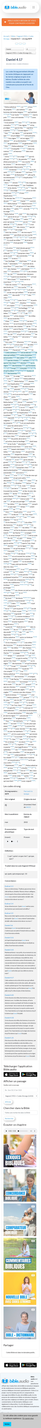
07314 (5, 245)
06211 (20, 336)
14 (4, 300)
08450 (11, 532)
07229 (24, 213)
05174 (11, 328)
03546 (5, 394)
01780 (31, 775)
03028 (24, 736)
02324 (13, 125)
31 (4, 626)
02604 (27, 579)
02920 (5, 334)
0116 (10, 182)
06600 (19, 352)
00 (34, 268)
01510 (33, 352)
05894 (26, 292)
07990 (28, 362)
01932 (9, 514)
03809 (26, 192)
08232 (24, 122)
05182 (22, 294)
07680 (26, 117)
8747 (28, 224)
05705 (17, 198)
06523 (33, 326)
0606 (25, 341)
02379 (14, 255)
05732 (10, 349)
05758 (5, 579)
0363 (11, 242)
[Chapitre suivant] (39, 715)
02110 (13, 281)
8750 (24, 182)
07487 (24, 151)
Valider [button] (7, 1424)
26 (4, 553)
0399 (5, 678)
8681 (21, 177)
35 (4, 720)
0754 (12, 587)
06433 (11, 629)
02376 (13, 164)
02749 (5, 185)
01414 (28, 302)
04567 (31, 772)
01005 (11, 151)
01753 (5, 114)
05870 (12, 699)
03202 (22, 388)
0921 (12, 310)
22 (4, 459)
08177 (18, 686)
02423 (5, 268)
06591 (35, 177)
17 (4, 352)
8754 (28, 122)
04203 (13, 266)
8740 (17, 485)
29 (4, 597)
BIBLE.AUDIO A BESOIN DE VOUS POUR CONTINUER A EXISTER (22, 22)
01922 (17, 707)
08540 (12, 127)
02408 (30, 574)
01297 (11, 320)
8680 (16, 307)
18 (4, 375)
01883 (26, 328)
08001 (9, 117)
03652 (17, 302)
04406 (14, 626)
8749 (32, 553)
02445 (12, 174)
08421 (21, 702)
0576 (9, 145)
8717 (17, 757)
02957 (19, 522)
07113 (17, 305)
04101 (10, 132)
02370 (11, 156)
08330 (35, 323)
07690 (25, 242)
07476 (32, 404)
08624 (5, 138)
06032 (36, 407)
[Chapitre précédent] (1, 715)
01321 (18, 279)
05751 (28, 626)
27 (4, 569)
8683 (17, 192)
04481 (6, 169)
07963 (12, 584)
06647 (23, 331)
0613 (24, 326)
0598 (11, 224)
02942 (27, 169)
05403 (27, 689)
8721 (27, 331)
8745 (21, 305)
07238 (12, 464)
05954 (9, 172)
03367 (26, 621)
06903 (32, 383)
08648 (25, 597)
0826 (21, 185)
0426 (24, 127)
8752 (25, 148)
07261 (5, 754)
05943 (35, 127)
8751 (27, 237)
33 (4, 668)
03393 (5, 600)
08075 (12, 404)
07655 (31, 347)
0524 (26, 109)
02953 (11, 691)
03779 (5, 187)
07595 (34, 354)
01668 (34, 611)
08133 (8, 344)
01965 (10, 153)
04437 (18, 138)
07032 (33, 629)
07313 (29, 767)
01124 (10, 616)
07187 (10, 775)
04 (8, 263)
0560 (5, 190)
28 (4, 590)
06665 (20, 577)
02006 (21, 584)
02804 (18, 723)
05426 (13, 307)
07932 (29, 456)
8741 (15, 158)
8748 (9, 114)
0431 (5, 239)
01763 (11, 158)
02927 (31, 268)
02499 (22, 349)
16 (4, 341)
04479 (18, 368)
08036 (5, 203)
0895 (25, 174)
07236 (32, 247)
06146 (25, 425)
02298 (24, 401)
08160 (35, 401)
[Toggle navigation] (34, 7)
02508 (12, 339)
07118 (14, 597)
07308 (34, 206)
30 (4, 608)
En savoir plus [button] (28, 1418)
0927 (24, 166)
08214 (27, 778)
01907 (22, 752)
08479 (12, 315)
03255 (14, 762)
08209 (29, 260)
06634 (29, 368)
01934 (5, 148)
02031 (29, 158)
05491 (30, 255)
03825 (15, 341)
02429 (29, 300)
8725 (20, 347)
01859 (20, 143)
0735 (22, 775)
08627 (13, 757)
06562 (12, 574)
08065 (32, 253)
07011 (11, 561)
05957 (11, 140)
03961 (25, 111)
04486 (5, 702)
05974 (30, 130)
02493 (27, 156)
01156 (28, 754)
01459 (22, 239)
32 (4, 642)
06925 (16, 122)
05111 (19, 313)
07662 (21, 320)
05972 (14, 109)
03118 (19, 694)
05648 (12, 130)
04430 (25, 106)
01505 (19, 187)
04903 (32, 161)
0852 (28, 125)
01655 (17, 681)
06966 (16, 370)
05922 (20, 161)
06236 (29, 597)
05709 (35, 637)
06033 (22, 582)
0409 (23, 415)
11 (4, 247)
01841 (27, 200)
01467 (33, 780)
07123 (12, 300)
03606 (35, 106)
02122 (13, 749)
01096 (19, 203)
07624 (34, 705)
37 (4, 765)
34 (4, 694)
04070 (12, 527)
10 (4, 232)
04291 (12, 253)
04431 (11, 571)
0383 (5, 736)
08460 (9, 271)
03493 (22, 759)
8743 (26, 535)
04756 (12, 420)
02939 (34, 532)
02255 (13, 485)
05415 (5, 368)
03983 (15, 357)
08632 (27, 618)
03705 (16, 765)
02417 (21, 360)
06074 (17, 260)
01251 (19, 268)
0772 (30, 114)
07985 (28, 140)
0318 (21, 198)
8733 (16, 404)
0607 (12, 381)
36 (4, 741)
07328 (30, 221)
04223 (9, 736)
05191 (31, 697)
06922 (21, 208)
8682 (17, 125)
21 (4, 441)
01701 (5, 360)
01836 (11, 375)
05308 (13, 631)
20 (4, 428)
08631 (15, 250)
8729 (17, 281)
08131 (14, 422)
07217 (28, 164)
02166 (16, 741)
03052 (16, 347)
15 (4, 320)
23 (4, 475)
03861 (18, 569)
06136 (11, 323)
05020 (18, 106)
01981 (5, 603)
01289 (5, 705)
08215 (5, 373)
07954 (21, 148)
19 (4, 399)
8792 (28, 166)
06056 (29, 276)
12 (4, 260)
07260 (34, 132)
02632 (10, 621)
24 (4, 511)
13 (4, 284)
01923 (16, 624)
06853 (5, 273)
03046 (17, 177)
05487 (14, 671)
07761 (19, 169)
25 (4, 522)
